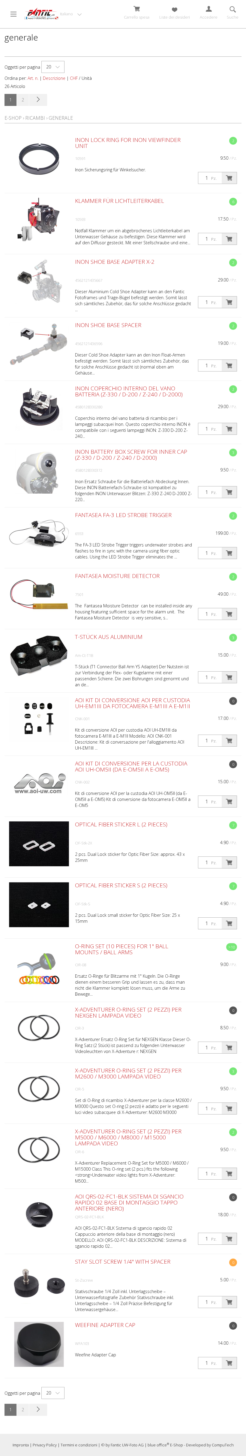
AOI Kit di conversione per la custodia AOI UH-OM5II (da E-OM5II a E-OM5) (131, 766)
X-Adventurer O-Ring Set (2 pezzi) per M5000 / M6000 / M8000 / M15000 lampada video (128, 1137)
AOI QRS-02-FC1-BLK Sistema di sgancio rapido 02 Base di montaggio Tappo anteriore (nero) (129, 1202)
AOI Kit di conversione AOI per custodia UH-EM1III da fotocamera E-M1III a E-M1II (132, 703)
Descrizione (54, 78)
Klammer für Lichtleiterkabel (119, 201)
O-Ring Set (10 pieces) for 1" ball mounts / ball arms (121, 949)
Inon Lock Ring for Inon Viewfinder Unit (128, 143)
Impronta (21, 1445)
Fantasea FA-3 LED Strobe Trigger (123, 515)
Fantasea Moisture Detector (117, 576)
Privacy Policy (45, 1445)
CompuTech (223, 1445)
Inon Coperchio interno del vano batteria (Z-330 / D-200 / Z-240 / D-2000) (129, 391)
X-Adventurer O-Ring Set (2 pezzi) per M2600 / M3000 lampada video (128, 1073)
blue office (158, 1445)
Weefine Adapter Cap (105, 1325)
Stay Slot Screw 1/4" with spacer (122, 1261)
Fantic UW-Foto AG (127, 1445)
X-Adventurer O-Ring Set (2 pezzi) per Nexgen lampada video (128, 1012)
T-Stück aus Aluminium (108, 637)
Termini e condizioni (79, 1445)
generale (61, 118)
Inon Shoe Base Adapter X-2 (114, 262)
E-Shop (13, 118)
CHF (74, 78)
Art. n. (33, 78)
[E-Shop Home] (41, 14)
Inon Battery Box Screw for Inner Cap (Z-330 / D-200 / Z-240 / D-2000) (131, 455)
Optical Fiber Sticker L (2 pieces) (121, 824)
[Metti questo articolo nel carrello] (229, 178)
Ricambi (35, 118)
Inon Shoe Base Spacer (108, 325)
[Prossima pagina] (38, 100)
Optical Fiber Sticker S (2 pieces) (121, 885)
